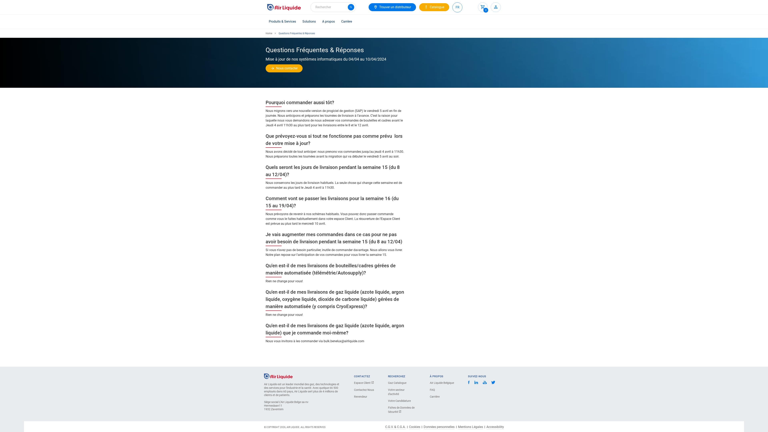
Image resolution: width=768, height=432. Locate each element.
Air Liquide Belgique (442, 382)
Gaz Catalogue (397, 382)
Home (269, 33)
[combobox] (333, 7)
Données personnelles (439, 427)
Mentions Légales (470, 427)
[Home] (278, 376)
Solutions (309, 21)
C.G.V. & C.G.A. (395, 427)
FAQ (432, 389)
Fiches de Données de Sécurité (401, 409)
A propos (328, 21)
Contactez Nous (364, 389)
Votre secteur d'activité (396, 392)
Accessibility (495, 427)
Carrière (346, 21)
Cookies (414, 427)
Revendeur (360, 396)
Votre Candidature (399, 400)
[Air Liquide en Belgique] (284, 7)
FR (457, 7)
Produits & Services (282, 21)
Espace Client (362, 382)
